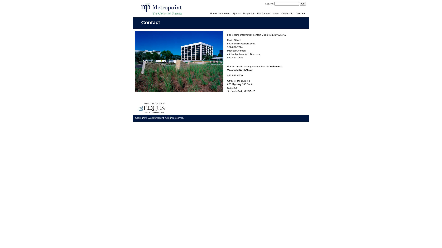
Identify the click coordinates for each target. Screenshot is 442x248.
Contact (300, 13)
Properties (248, 13)
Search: (269, 3)
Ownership (287, 13)
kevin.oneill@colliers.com (241, 43)
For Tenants (263, 13)
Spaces (237, 13)
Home (213, 13)
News (276, 13)
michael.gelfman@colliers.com (244, 54)
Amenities (224, 13)
